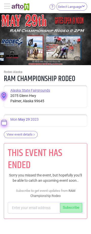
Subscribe (71, 207)
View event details (20, 134)
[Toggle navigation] (8, 6)
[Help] (52, 7)
